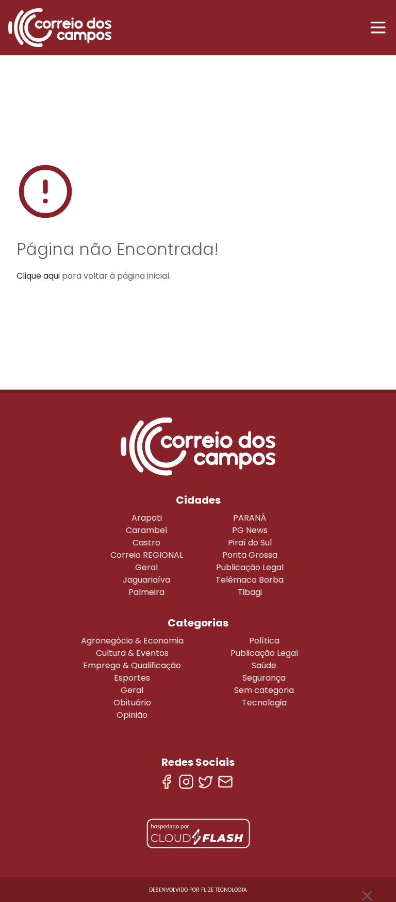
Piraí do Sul (250, 543)
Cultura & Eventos (132, 653)
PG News (250, 530)
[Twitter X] (205, 782)
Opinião (132, 715)
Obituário (132, 702)
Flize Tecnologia (224, 890)
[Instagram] (186, 782)
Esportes (132, 678)
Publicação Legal (250, 567)
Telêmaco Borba (250, 580)
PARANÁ (249, 518)
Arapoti (146, 518)
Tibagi (250, 592)
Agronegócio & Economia (132, 641)
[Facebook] (166, 782)
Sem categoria (264, 690)
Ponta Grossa (249, 555)
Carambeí (147, 530)
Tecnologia (264, 702)
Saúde (264, 665)
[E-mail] (225, 782)
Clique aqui (38, 276)
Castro (146, 543)
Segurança (264, 678)
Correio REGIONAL (146, 555)
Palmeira (146, 592)
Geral (146, 567)
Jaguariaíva (146, 580)
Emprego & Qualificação (132, 665)
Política (264, 641)
